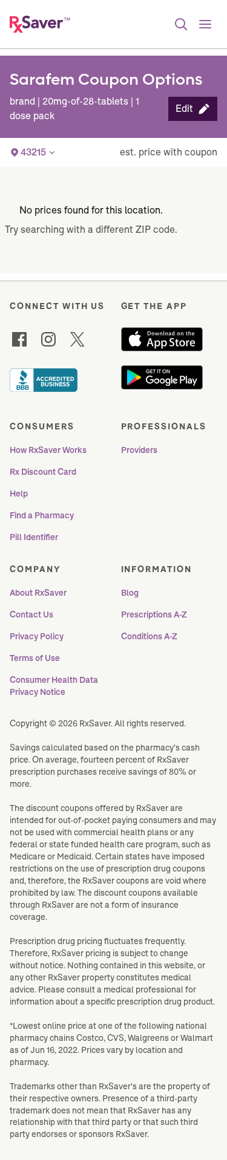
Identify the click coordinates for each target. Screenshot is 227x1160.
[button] (192, 109)
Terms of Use (35, 658)
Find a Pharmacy (42, 515)
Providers (139, 450)
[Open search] (181, 24)
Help (19, 493)
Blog (130, 592)
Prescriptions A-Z (154, 614)
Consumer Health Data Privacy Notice (55, 685)
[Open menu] (205, 24)
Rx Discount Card (43, 471)
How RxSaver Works (48, 450)
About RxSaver (38, 592)
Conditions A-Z (149, 636)
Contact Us (31, 614)
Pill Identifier (34, 537)
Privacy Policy (37, 636)
